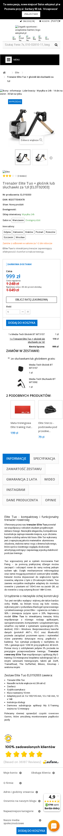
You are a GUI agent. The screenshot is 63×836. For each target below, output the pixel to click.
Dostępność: (10, 209)
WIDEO (49, 479)
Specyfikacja (44, 458)
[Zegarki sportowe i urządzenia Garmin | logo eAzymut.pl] (31, 30)
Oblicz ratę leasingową (31, 299)
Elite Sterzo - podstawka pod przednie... (47, 427)
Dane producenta (22, 500)
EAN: (5, 199)
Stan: (6, 204)
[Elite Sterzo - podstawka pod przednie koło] (50, 409)
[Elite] (6, 171)
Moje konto (11, 772)
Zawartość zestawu (24, 469)
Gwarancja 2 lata (21, 479)
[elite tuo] (22, 157)
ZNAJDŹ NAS (31, 14)
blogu (32, 801)
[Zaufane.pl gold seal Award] (8, 738)
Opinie (50, 500)
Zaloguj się (28, 21)
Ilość (9, 306)
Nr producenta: (11, 195)
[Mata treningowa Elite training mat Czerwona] (22, 409)
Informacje (16, 458)
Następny (51, 158)
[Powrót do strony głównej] (4, 73)
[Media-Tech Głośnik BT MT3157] (21, 368)
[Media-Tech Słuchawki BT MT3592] (21, 383)
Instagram (15, 490)
